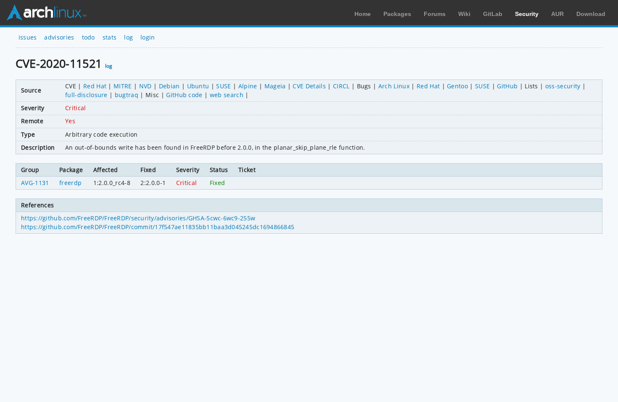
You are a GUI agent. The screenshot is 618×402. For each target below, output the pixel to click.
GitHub (507, 86)
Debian (169, 86)
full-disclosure (86, 95)
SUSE (223, 86)
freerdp (70, 183)
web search (226, 95)
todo (88, 37)
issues (27, 37)
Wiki (464, 14)
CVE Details (309, 86)
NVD (145, 86)
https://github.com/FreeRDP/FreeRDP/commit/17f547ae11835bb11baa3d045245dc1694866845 (157, 227)
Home (362, 14)
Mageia (275, 86)
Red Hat (94, 86)
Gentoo (457, 86)
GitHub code (184, 95)
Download (590, 14)
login (147, 37)
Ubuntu (198, 86)
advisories (59, 37)
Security (527, 14)
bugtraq (126, 95)
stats (110, 37)
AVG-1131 (35, 183)
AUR (557, 14)
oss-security (563, 86)
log (128, 37)
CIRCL (341, 86)
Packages (397, 14)
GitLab (492, 14)
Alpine (247, 86)
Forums (435, 14)
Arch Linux (46, 12)
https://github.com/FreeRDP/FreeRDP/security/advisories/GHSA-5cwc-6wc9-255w (138, 218)
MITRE (123, 86)
